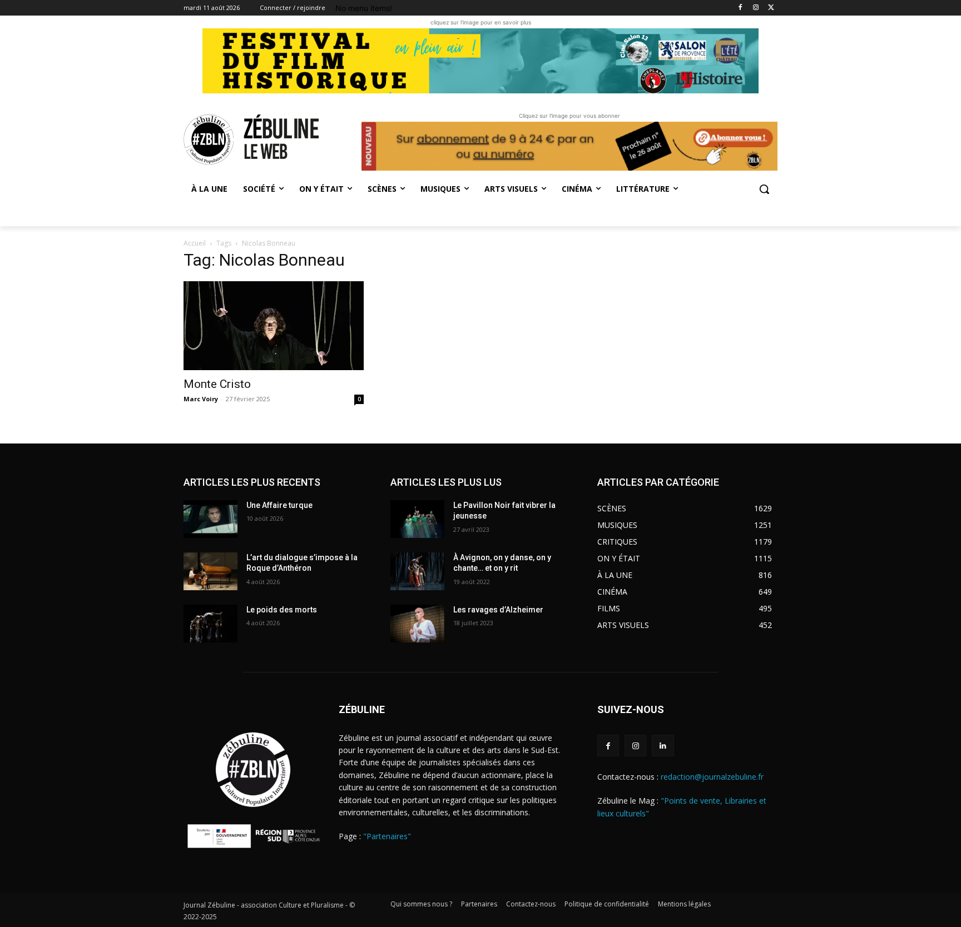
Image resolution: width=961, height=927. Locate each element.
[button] (764, 189)
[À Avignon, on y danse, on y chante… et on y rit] (417, 571)
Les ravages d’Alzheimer (498, 609)
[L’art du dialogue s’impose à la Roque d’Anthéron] (210, 571)
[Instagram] (755, 8)
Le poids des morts (281, 609)
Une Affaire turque (279, 505)
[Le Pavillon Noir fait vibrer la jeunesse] (417, 519)
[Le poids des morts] (210, 623)
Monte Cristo (217, 384)
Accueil (195, 243)
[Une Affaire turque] (210, 519)
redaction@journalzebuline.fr (712, 776)
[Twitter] (771, 8)
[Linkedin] (662, 745)
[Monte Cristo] (274, 325)
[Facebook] (740, 8)
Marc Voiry (201, 399)
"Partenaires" (387, 836)
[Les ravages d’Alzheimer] (417, 623)
